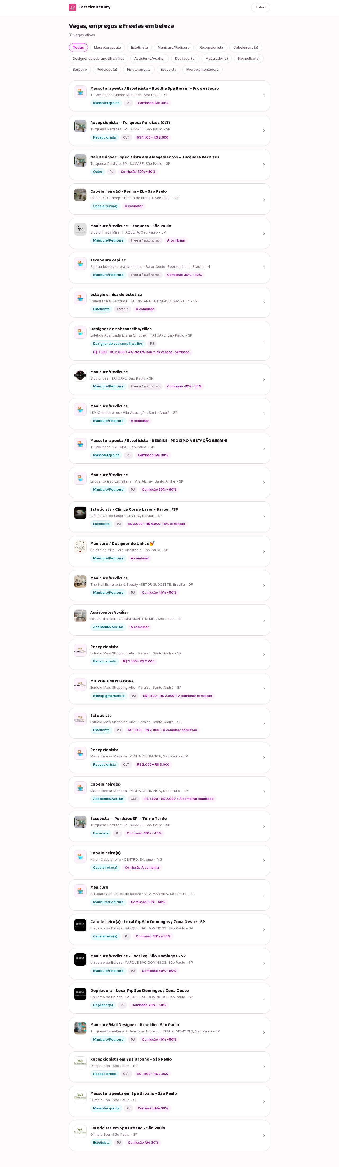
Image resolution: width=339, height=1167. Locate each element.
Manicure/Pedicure (174, 47)
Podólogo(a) (107, 69)
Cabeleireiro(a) (245, 47)
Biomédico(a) (249, 58)
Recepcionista (211, 47)
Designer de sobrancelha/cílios (98, 58)
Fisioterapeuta (139, 69)
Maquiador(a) (217, 58)
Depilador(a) (185, 58)
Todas (78, 47)
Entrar (261, 7)
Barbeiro (80, 69)
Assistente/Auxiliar (149, 58)
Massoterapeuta (107, 47)
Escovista (168, 69)
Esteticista (139, 47)
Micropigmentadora (202, 69)
